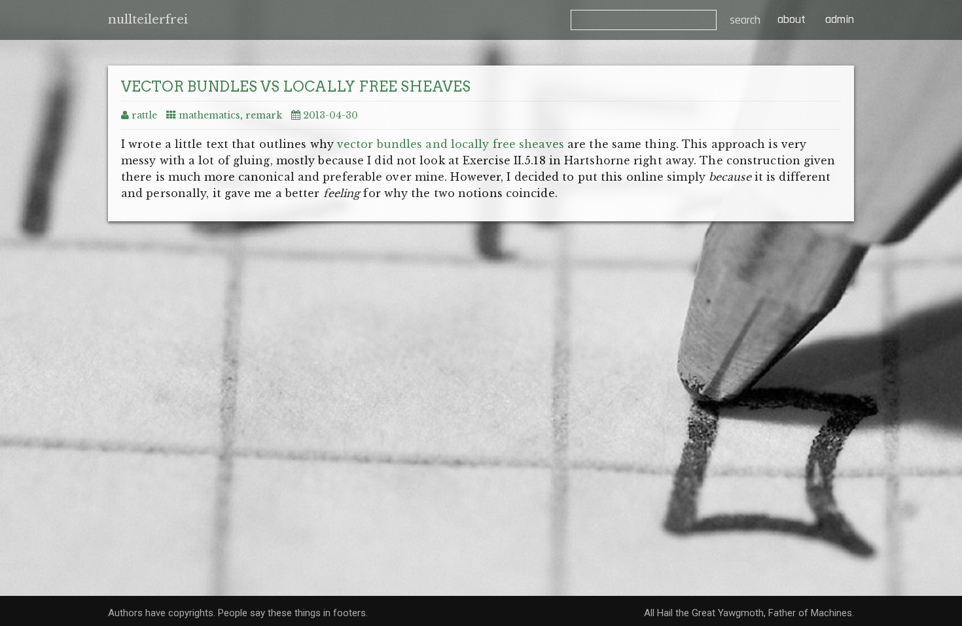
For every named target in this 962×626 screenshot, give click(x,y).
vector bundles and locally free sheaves (450, 144)
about (790, 19)
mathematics (209, 115)
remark (263, 115)
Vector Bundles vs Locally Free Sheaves (296, 86)
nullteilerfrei (148, 19)
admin (839, 19)
